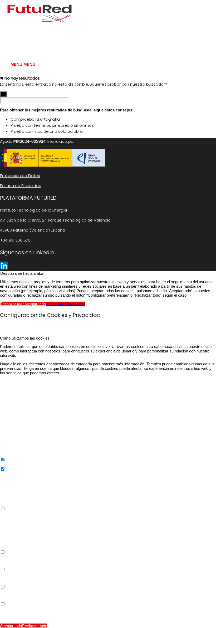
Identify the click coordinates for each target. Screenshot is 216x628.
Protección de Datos (20, 175)
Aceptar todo (35, 304)
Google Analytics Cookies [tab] (22, 474)
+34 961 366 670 (15, 240)
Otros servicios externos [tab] (21, 513)
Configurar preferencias (65, 304)
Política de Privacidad (20, 185)
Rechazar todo (12, 304)
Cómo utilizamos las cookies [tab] (25, 338)
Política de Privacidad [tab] (18, 609)
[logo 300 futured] (39, 25)
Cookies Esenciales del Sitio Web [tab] (29, 381)
